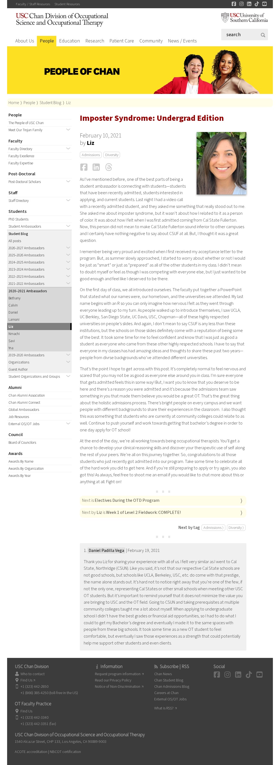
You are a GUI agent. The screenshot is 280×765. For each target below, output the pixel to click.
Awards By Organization (26, 468)
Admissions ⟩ (213, 528)
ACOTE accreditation (31, 752)
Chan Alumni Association (26, 395)
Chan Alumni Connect (24, 402)
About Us (24, 41)
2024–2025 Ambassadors (26, 262)
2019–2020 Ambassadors (26, 355)
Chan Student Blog (168, 680)
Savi (11, 340)
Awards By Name (20, 461)
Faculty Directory (20, 148)
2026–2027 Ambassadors (26, 248)
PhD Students (18, 219)
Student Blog (50, 103)
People (47, 41)
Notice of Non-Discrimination (117, 686)
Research (94, 41)
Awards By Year (19, 475)
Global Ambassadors (23, 409)
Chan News (163, 674)
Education (69, 41)
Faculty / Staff (33, 4)
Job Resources (18, 416)
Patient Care (121, 41)
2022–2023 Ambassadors (26, 276)
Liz (68, 103)
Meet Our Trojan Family (25, 130)
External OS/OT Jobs (23, 423)
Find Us (26, 680)
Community (151, 41)
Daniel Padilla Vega (106, 551)
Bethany (14, 298)
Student (67, 4)
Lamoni (13, 319)
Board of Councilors (22, 442)
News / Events (182, 41)
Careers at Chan (166, 693)
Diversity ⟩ (236, 528)
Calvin (13, 305)
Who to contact (32, 674)
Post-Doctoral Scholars (24, 181)
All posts (14, 240)
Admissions (91, 155)
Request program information (118, 674)
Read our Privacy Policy (113, 680)
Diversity (111, 155)
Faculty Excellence (21, 156)
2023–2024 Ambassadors (26, 269)
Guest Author (18, 369)
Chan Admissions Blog (171, 686)
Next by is (131, 512)
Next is (120, 500)
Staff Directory (18, 200)
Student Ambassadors (24, 226)
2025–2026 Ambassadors (26, 255)
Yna (10, 348)
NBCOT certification (65, 752)
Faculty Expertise (20, 163)
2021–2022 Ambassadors (26, 283)
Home (13, 103)
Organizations (18, 362)
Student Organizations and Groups (34, 376)
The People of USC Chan (26, 122)
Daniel (13, 312)
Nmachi (14, 333)
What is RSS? (164, 708)
